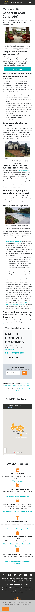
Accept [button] (6, 609)
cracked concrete (24, 170)
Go (24, 373)
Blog (12, 579)
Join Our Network (24, 581)
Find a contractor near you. (12, 324)
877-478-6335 (17, 2)
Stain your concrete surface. (15, 278)
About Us (5, 579)
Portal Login (12, 581)
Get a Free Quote (18, 69)
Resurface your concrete (14, 241)
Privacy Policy (20, 579)
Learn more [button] (25, 604)
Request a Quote (13, 357)
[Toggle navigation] (30, 2)
